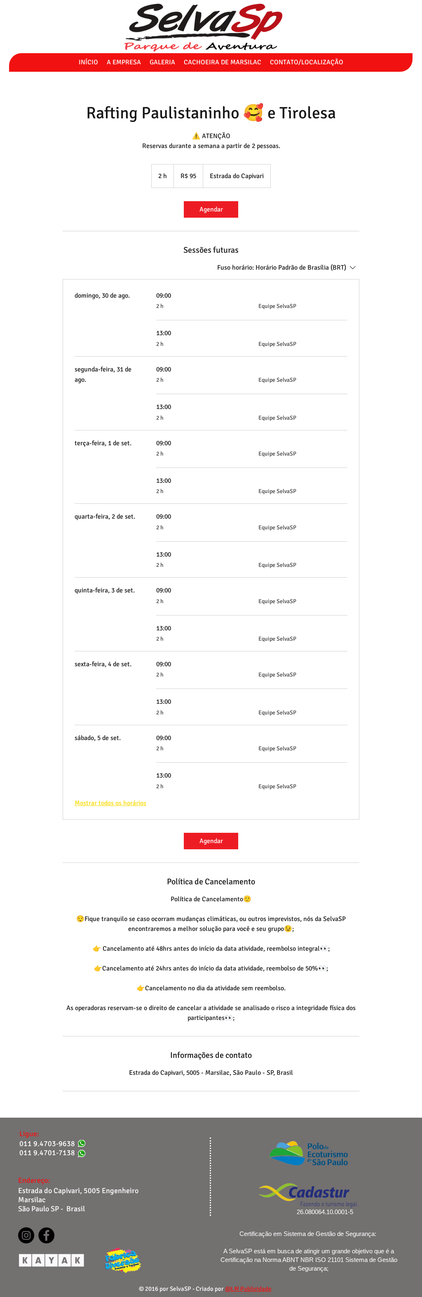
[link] (211, 209)
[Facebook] (46, 1235)
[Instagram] (26, 1235)
